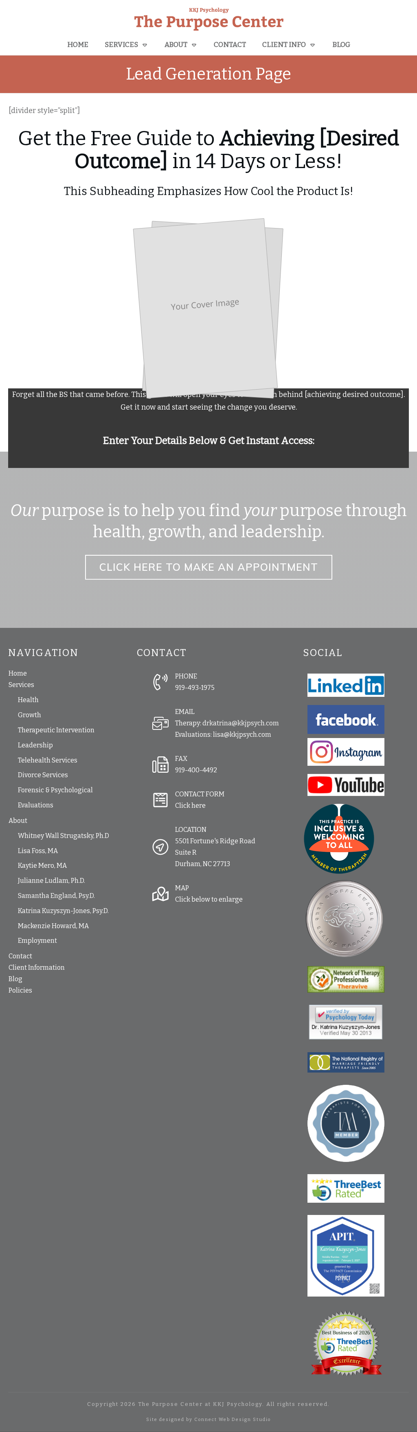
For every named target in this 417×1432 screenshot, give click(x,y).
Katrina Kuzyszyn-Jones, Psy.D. (63, 911)
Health (28, 700)
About (18, 821)
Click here (190, 805)
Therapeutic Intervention (56, 730)
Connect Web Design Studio (232, 1419)
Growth (29, 715)
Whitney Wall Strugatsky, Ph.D (63, 836)
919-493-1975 (195, 688)
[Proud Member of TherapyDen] (339, 838)
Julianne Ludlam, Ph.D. (51, 880)
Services (21, 685)
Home (18, 673)
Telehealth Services (47, 760)
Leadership (35, 745)
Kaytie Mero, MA (42, 865)
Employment (37, 940)
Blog (15, 979)
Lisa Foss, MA (38, 851)
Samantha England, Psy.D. (56, 896)
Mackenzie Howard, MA (53, 926)
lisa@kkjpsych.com (242, 734)
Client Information (37, 967)
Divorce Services (43, 775)
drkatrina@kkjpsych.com (240, 723)
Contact (20, 956)
